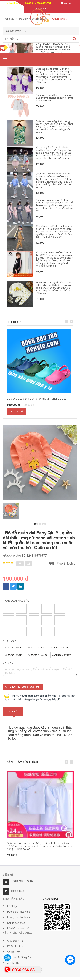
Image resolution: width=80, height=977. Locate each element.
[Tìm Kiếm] (74, 39)
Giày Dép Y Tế (15, 940)
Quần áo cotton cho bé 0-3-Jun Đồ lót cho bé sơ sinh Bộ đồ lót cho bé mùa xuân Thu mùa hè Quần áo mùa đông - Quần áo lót (39, 846)
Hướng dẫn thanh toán (19, 917)
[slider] (9, 562)
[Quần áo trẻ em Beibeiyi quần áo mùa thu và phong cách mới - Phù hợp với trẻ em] (20, 107)
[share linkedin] (20, 586)
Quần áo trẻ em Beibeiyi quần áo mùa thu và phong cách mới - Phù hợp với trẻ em (54, 97)
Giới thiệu (12, 906)
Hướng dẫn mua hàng (18, 911)
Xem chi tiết (16, 411)
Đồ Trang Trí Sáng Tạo (19, 957)
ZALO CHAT (51, 899)
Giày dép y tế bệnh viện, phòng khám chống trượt (36, 398)
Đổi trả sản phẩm (16, 923)
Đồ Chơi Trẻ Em (15, 946)
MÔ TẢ (12, 711)
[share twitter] (13, 586)
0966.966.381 (18, 891)
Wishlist (68, 3)
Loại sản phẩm (13, 31)
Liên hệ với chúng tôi (18, 928)
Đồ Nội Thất (13, 951)
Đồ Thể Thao (14, 963)
